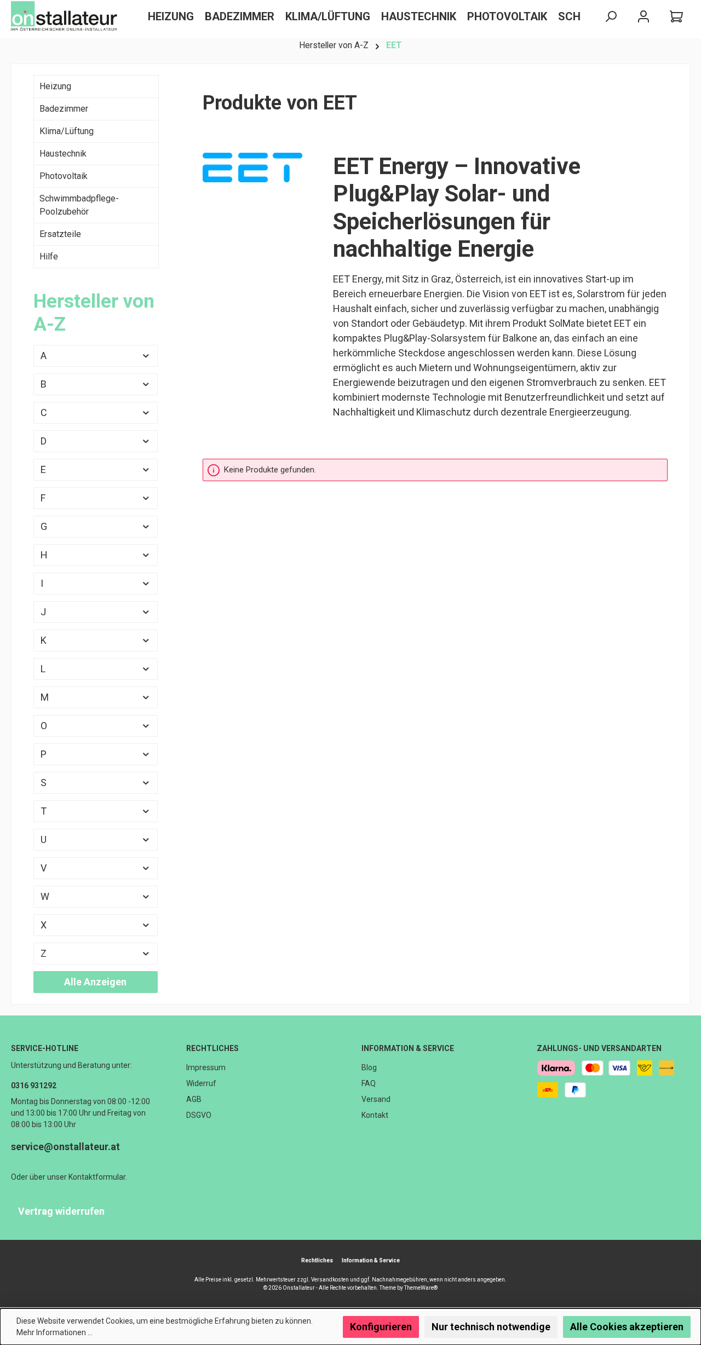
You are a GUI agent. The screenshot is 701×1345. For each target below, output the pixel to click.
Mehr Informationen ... (54, 1332)
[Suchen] (610, 16)
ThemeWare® (421, 1288)
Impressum (206, 1067)
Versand (375, 1099)
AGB (194, 1099)
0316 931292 (33, 1085)
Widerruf (201, 1083)
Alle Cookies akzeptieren (626, 1326)
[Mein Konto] (643, 16)
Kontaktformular (96, 1177)
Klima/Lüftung (66, 131)
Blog (369, 1067)
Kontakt (374, 1115)
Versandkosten (330, 1280)
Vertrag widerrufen (61, 1211)
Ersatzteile (60, 234)
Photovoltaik (63, 176)
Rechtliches (212, 1048)
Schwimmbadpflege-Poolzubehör (79, 205)
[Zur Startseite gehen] (65, 16)
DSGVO (198, 1115)
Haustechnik (63, 153)
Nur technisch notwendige (491, 1326)
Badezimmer (63, 108)
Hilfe (48, 256)
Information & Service (407, 1048)
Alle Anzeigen (95, 982)
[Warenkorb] (676, 16)
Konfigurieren (381, 1326)
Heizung (55, 86)
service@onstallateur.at (65, 1146)
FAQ (368, 1083)
